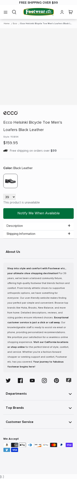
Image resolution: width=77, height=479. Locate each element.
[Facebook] (20, 380)
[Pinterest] (56, 380)
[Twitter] (8, 380)
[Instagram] (44, 380)
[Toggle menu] (5, 12)
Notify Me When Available (38, 213)
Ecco (15, 23)
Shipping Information (21, 234)
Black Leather (18, 168)
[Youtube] (32, 380)
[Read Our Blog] (68, 380)
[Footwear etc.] (38, 12)
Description (15, 226)
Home (6, 23)
